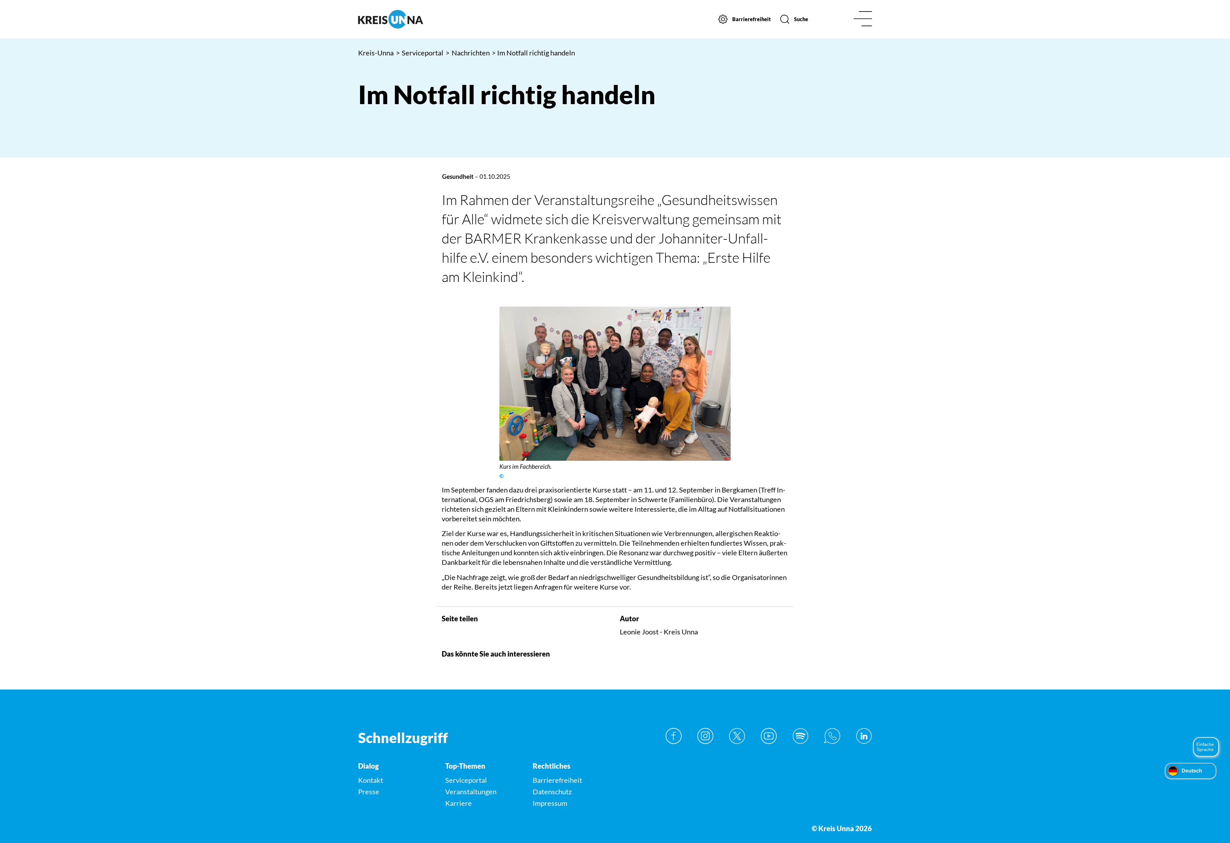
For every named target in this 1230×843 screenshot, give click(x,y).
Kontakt (370, 780)
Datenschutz (552, 791)
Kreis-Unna (376, 52)
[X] (737, 736)
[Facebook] (674, 736)
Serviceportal (420, 52)
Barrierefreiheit (557, 780)
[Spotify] (800, 736)
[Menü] (863, 19)
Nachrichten (468, 52)
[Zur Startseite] (419, 19)
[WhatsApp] (832, 736)
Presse (368, 791)
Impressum (550, 803)
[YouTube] (769, 736)
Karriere (458, 803)
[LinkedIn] (864, 736)
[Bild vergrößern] (614, 384)
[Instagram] (705, 736)
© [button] (501, 476)
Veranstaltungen (470, 791)
